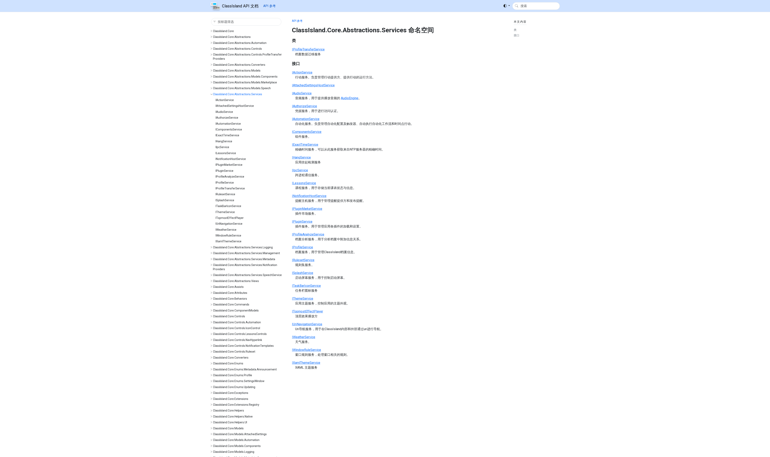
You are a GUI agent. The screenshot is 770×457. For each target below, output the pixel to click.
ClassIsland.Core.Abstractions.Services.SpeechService (247, 275)
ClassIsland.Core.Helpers (228, 410)
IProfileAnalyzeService (230, 176)
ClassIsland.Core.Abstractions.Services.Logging (243, 247)
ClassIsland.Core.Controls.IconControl (236, 328)
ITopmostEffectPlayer (230, 217)
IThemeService (225, 212)
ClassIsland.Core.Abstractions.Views (236, 281)
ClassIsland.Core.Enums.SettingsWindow (238, 381)
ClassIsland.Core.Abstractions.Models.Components (245, 76)
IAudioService (224, 111)
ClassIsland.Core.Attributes (230, 292)
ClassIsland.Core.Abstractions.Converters (239, 64)
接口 (516, 35)
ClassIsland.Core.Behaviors (230, 298)
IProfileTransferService (230, 188)
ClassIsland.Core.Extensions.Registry (236, 404)
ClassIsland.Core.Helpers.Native (233, 416)
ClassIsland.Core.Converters (230, 357)
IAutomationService (228, 123)
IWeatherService (226, 229)
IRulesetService (225, 194)
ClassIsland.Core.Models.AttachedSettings (240, 434)
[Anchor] (299, 40)
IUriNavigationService (229, 223)
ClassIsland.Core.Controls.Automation (237, 322)
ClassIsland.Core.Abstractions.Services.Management (246, 253)
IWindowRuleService (228, 235)
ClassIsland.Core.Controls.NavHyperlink (237, 340)
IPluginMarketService (229, 164)
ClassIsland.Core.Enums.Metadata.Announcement (245, 369)
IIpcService (222, 147)
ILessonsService (226, 153)
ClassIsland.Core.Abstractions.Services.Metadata (244, 259)
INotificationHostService (231, 159)
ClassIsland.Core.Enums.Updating (234, 387)
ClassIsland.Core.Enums (228, 363)
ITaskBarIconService (228, 206)
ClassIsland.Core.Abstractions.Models (236, 70)
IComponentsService (229, 129)
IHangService (224, 141)
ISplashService (225, 200)
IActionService (225, 100)
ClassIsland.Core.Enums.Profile (232, 375)
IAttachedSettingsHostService (235, 105)
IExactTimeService (227, 135)
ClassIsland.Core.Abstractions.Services (237, 94)
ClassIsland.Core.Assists (228, 286)
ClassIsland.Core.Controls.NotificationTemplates (243, 345)
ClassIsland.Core (223, 31)
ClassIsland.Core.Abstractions (232, 36)
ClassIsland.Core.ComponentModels (236, 310)
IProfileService (225, 182)
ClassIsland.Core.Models (228, 428)
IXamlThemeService (228, 241)
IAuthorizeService (227, 117)
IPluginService (224, 170)
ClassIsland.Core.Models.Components (237, 446)
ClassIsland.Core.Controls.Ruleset (234, 351)
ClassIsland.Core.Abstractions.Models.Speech (242, 88)
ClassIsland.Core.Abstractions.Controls (237, 48)
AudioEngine (349, 98)
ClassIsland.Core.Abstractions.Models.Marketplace (245, 82)
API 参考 (269, 6)
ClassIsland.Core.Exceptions (230, 392)
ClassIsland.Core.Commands (231, 304)
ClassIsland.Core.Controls (229, 316)
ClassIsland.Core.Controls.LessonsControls (240, 334)
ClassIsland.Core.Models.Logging (233, 451)
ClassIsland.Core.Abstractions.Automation (239, 42)
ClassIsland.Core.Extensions (230, 398)
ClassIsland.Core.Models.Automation (236, 440)
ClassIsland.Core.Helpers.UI (230, 422)
